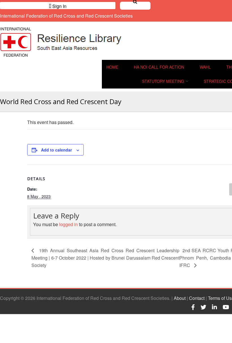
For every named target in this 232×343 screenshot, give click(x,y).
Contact (197, 298)
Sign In (58, 6)
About (180, 298)
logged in (68, 224)
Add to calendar (56, 150)
